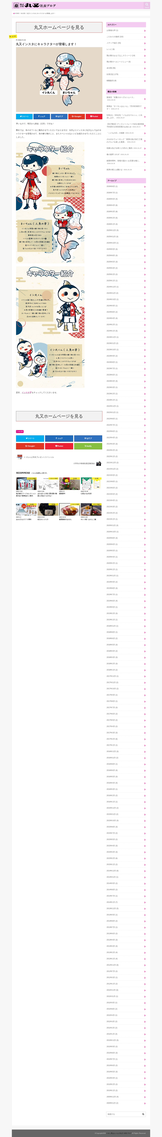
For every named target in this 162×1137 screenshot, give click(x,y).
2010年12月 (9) (112, 1040)
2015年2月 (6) (112, 858)
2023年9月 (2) (112, 356)
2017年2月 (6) (112, 739)
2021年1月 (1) (112, 519)
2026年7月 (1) (112, 193)
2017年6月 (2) (112, 714)
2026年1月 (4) (112, 224)
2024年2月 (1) (112, 325)
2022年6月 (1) (112, 431)
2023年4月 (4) (112, 381)
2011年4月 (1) (112, 1015)
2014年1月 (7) (112, 902)
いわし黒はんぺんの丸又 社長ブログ (118, 1133)
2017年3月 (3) (112, 733)
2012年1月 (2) (112, 984)
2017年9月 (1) (112, 695)
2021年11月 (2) (112, 469)
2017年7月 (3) (112, 707)
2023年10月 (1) (112, 350)
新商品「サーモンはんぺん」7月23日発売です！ (124, 107)
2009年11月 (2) (112, 1103)
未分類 (21, 431)
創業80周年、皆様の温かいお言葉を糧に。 (124, 162)
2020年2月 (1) (112, 563)
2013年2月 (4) (112, 952)
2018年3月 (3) (112, 657)
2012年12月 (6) (112, 965)
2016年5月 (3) (112, 777)
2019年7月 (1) (112, 594)
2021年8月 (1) (112, 481)
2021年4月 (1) (112, 500)
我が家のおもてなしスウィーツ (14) (121, 56)
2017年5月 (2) (112, 720)
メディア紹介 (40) (114, 43)
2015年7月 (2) (112, 833)
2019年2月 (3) (112, 613)
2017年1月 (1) (112, 745)
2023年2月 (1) (112, 394)
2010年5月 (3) (112, 1072)
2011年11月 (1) (112, 996)
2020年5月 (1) (112, 551)
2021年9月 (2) (112, 475)
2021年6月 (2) (112, 488)
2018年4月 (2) (112, 651)
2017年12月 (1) (112, 676)
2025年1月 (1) (112, 281)
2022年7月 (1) (112, 425)
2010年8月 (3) (112, 1053)
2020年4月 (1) (112, 557)
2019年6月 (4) (112, 601)
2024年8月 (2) (112, 312)
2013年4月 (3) (112, 940)
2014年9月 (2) (112, 883)
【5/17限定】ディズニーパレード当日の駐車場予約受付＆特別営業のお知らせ (125, 125)
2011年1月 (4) (112, 1034)
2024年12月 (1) (112, 287)
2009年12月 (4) (112, 1097)
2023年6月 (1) (112, 375)
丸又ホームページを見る (59, 27)
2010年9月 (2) (112, 1046)
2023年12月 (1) (112, 337)
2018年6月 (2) (112, 638)
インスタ (25, 392)
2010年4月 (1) (112, 1078)
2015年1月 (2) (112, 864)
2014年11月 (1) (112, 877)
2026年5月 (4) (112, 199)
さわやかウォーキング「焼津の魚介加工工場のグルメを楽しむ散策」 (124, 140)
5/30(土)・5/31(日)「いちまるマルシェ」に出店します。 (124, 116)
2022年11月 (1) (112, 412)
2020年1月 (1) (112, 569)
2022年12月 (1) (112, 406)
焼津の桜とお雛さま (119, 170)
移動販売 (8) (111, 81)
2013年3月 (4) (112, 946)
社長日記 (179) (112, 74)
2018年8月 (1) (112, 632)
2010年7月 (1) (112, 1059)
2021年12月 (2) (112, 463)
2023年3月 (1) (112, 387)
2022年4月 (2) (112, 438)
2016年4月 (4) (112, 783)
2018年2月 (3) (112, 664)
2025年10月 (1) (112, 243)
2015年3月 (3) (112, 852)
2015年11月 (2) (112, 814)
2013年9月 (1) (112, 915)
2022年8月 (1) (112, 419)
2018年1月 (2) (112, 670)
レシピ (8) (111, 49)
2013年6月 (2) (112, 933)
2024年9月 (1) (112, 306)
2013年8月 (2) (112, 921)
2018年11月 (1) (112, 626)
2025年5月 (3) (112, 262)
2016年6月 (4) (112, 770)
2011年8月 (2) (112, 1009)
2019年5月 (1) (112, 607)
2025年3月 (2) (112, 268)
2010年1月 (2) (112, 1090)
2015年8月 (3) (112, 827)
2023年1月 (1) (112, 400)
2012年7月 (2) (112, 971)
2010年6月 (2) (112, 1065)
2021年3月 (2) (112, 507)
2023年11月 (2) (112, 343)
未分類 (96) (111, 68)
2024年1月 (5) (112, 331)
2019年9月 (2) (112, 582)
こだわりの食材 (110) (115, 37)
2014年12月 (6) (112, 871)
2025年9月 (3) (112, 249)
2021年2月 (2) (112, 513)
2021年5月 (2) (112, 494)
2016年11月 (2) (112, 758)
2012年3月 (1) (112, 977)
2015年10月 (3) (112, 820)
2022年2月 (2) (112, 450)
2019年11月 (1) (112, 576)
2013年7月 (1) (112, 927)
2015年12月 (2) (112, 808)
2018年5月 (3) (112, 645)
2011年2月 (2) (112, 1028)
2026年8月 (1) (112, 186)
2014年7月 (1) (112, 896)
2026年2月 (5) (112, 218)
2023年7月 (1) (112, 368)
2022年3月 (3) (112, 444)
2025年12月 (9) (112, 230)
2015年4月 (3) (112, 846)
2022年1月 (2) (112, 456)
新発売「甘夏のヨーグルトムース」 (121, 98)
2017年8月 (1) (112, 701)
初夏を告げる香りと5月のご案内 (124, 148)
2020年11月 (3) (112, 525)
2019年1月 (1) (112, 620)
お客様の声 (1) (112, 30)
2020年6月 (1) (112, 544)
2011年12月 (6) (112, 990)
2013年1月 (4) (112, 959)
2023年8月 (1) (112, 362)
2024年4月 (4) (112, 318)
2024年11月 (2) (112, 293)
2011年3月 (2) (112, 1021)
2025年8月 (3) (112, 255)
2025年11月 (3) (112, 237)
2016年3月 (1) (112, 789)
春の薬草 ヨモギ (118, 154)
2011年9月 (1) (112, 1003)
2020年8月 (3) (112, 538)
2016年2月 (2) (112, 795)
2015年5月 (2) (112, 839)
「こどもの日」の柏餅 (120, 133)
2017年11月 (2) (112, 682)
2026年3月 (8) (112, 211)
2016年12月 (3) (112, 751)
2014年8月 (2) (112, 890)
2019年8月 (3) (112, 588)
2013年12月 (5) (112, 908)
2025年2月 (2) (112, 274)
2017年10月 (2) (112, 689)
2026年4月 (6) (112, 205)
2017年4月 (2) (112, 726)
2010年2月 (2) (112, 1084)
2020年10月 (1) (112, 532)
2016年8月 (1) (112, 764)
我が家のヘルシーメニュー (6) (119, 62)
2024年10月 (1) (112, 299)
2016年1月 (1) (112, 802)
